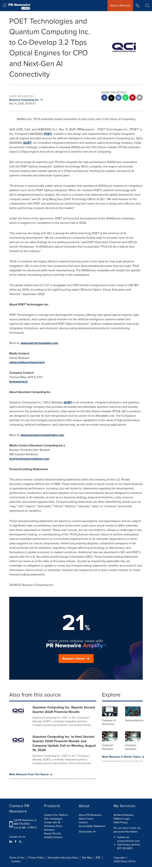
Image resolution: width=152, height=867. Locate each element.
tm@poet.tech (18, 381)
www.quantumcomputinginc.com (42, 435)
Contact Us (16, 837)
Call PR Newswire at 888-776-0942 (25, 822)
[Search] (147, 5)
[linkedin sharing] (118, 98)
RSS (98, 858)
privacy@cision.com (128, 841)
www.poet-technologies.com (39, 343)
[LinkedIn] (11, 841)
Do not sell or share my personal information (127, 830)
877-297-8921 (125, 848)
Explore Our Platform (56, 815)
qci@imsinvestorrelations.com (29, 459)
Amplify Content (53, 837)
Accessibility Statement (92, 826)
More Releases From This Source (29, 774)
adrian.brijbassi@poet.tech (27, 362)
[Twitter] (20, 841)
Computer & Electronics (109, 722)
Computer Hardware (107, 747)
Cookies (15, 861)
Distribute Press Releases (53, 828)
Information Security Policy (63, 858)
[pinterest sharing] (132, 98)
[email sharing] (139, 98)
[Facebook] (15, 841)
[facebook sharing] (104, 98)
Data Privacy (121, 822)
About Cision (86, 819)
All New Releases (124, 815)
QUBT (27, 143)
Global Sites (86, 832)
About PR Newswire (90, 815)
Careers (83, 822)
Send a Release (120, 5)
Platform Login (122, 819)
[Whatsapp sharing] (125, 98)
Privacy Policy (36, 858)
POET (47, 134)
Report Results (52, 833)
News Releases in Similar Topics (121, 757)
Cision (124, 861)
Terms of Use (16, 858)
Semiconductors (134, 720)
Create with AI (52, 822)
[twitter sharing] (111, 98)
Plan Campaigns (53, 819)
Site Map (87, 858)
